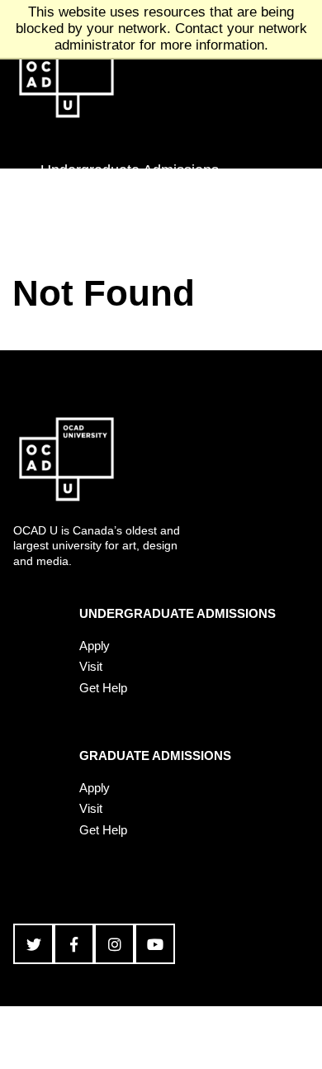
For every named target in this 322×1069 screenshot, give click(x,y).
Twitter (33, 944)
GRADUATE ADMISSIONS (155, 755)
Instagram (114, 944)
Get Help (103, 688)
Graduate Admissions (111, 214)
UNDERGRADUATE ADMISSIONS (177, 613)
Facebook (74, 944)
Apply (94, 646)
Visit (90, 666)
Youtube (155, 944)
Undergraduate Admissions (129, 169)
